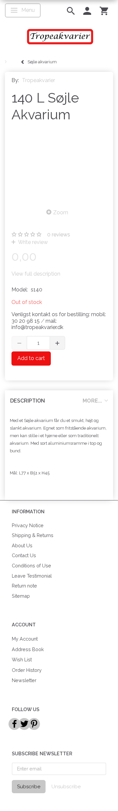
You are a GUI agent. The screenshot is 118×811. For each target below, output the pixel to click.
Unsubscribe (66, 787)
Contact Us (24, 555)
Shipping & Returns (32, 535)
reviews (58, 234)
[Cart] (104, 10)
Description (27, 401)
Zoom (60, 212)
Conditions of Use (31, 565)
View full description (35, 274)
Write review (32, 242)
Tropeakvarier (38, 80)
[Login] (87, 10)
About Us (22, 545)
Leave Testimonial (32, 576)
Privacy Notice (28, 525)
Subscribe (28, 787)
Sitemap (21, 596)
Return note (24, 585)
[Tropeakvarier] (59, 36)
